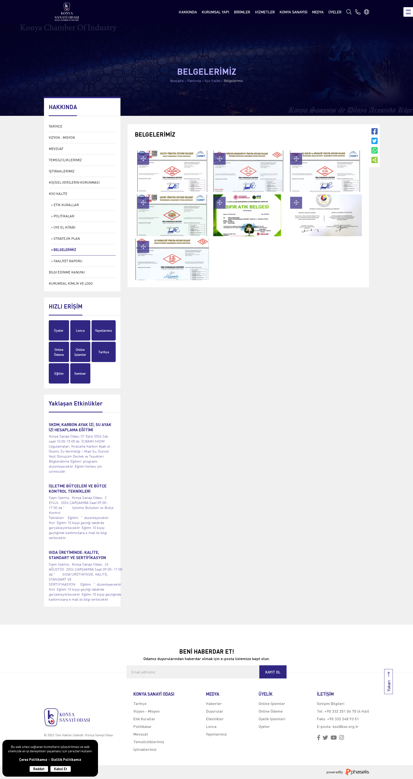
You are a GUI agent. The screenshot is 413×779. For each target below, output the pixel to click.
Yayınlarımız (103, 330)
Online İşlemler (80, 352)
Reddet (38, 769)
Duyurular (214, 711)
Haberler (214, 703)
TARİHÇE (55, 126)
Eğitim (59, 373)
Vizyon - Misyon (146, 711)
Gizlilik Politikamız (66, 759)
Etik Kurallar (144, 718)
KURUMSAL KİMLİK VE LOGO (71, 283)
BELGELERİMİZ (65, 250)
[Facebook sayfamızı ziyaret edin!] (318, 738)
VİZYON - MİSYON (62, 137)
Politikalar (142, 726)
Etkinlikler (215, 718)
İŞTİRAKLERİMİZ (62, 171)
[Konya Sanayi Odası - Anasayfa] (67, 12)
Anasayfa (177, 80)
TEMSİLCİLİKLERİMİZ (65, 160)
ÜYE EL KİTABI (64, 227)
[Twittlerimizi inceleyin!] (325, 738)
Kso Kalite (212, 80)
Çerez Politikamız (33, 759)
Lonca (80, 330)
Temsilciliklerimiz (148, 741)
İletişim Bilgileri (330, 703)
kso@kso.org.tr (346, 726)
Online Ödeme (59, 352)
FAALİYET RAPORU (68, 261)
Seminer (80, 373)
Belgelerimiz (233, 80)
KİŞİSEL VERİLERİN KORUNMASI (74, 182)
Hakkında (194, 80)
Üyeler (59, 330)
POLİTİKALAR (64, 216)
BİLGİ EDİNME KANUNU (67, 272)
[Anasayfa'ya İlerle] (78, 717)
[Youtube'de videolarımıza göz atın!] (334, 738)
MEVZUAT (56, 149)
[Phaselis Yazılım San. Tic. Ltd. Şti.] (357, 772)
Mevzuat (140, 734)
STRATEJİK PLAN (67, 238)
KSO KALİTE (58, 194)
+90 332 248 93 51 (343, 718)
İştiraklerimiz (145, 749)
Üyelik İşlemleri (272, 718)
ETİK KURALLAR (66, 205)
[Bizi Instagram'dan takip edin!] (341, 738)
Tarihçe (103, 352)
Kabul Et (60, 769)
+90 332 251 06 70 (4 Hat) (347, 711)
